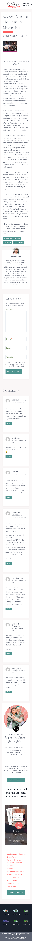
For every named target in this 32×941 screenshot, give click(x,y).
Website (9, 357)
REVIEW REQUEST (21, 937)
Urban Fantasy (12, 880)
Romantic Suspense (14, 874)
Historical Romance (14, 863)
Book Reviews (8, 32)
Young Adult (11, 886)
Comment (10, 309)
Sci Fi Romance (13, 877)
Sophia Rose (17, 400)
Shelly (14, 669)
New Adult (11, 869)
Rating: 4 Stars (18, 242)
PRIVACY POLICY (9, 937)
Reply (8, 423)
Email (8, 348)
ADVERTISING (12, 939)
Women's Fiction (13, 883)
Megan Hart (7, 242)
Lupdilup (15, 578)
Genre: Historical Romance (12, 238)
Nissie (14, 438)
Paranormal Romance (15, 871)
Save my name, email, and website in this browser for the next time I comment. (16, 364)
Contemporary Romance (16, 854)
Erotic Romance (13, 857)
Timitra (15, 472)
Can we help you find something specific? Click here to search (16, 793)
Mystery (10, 866)
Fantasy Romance (14, 860)
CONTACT (21, 939)
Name (9, 339)
